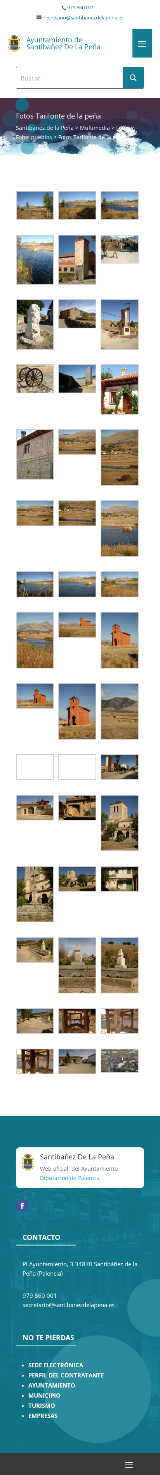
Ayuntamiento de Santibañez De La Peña (63, 43)
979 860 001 (80, 7)
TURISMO (41, 1406)
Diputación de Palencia (70, 1178)
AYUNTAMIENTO (51, 1385)
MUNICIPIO (44, 1395)
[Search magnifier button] (133, 77)
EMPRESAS (42, 1416)
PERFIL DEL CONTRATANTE (66, 1375)
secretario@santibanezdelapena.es (83, 17)
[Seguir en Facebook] (22, 1206)
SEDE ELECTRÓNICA (55, 1365)
